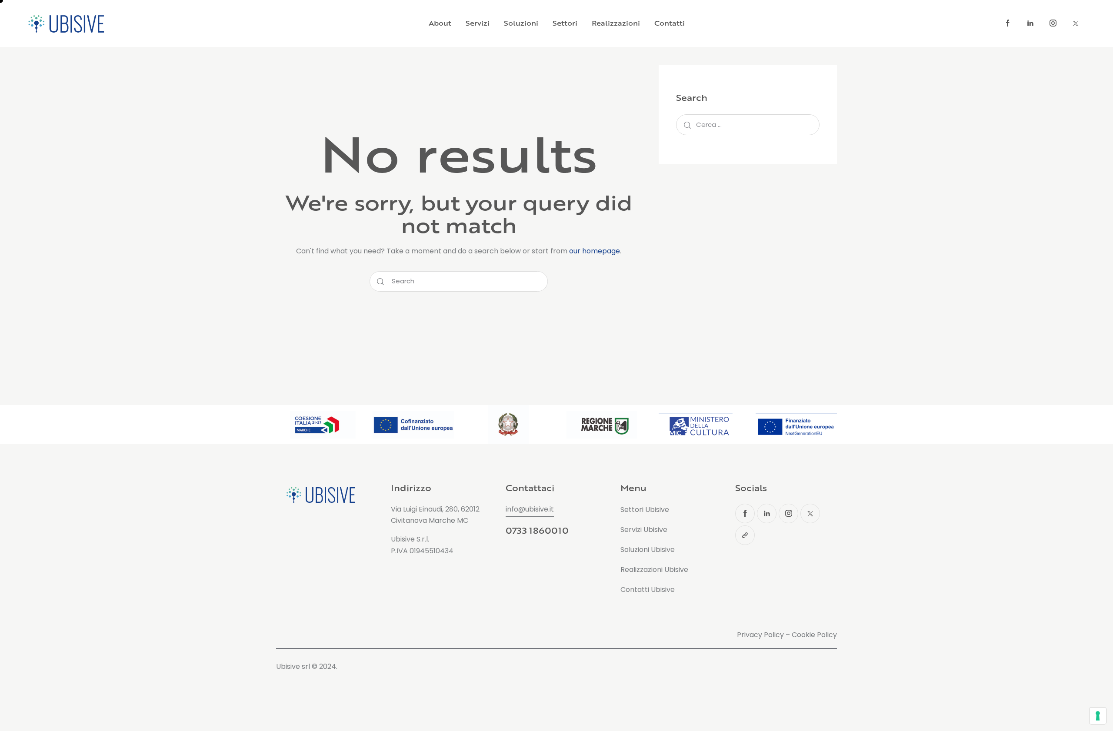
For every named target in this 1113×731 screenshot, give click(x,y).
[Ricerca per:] (748, 125)
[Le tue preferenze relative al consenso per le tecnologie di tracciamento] (1098, 716)
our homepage (594, 251)
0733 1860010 (537, 530)
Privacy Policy (760, 635)
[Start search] (380, 281)
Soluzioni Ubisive (647, 550)
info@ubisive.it (530, 509)
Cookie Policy (814, 635)
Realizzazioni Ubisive (654, 570)
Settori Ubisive (644, 510)
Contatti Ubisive (647, 590)
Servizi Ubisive (643, 530)
